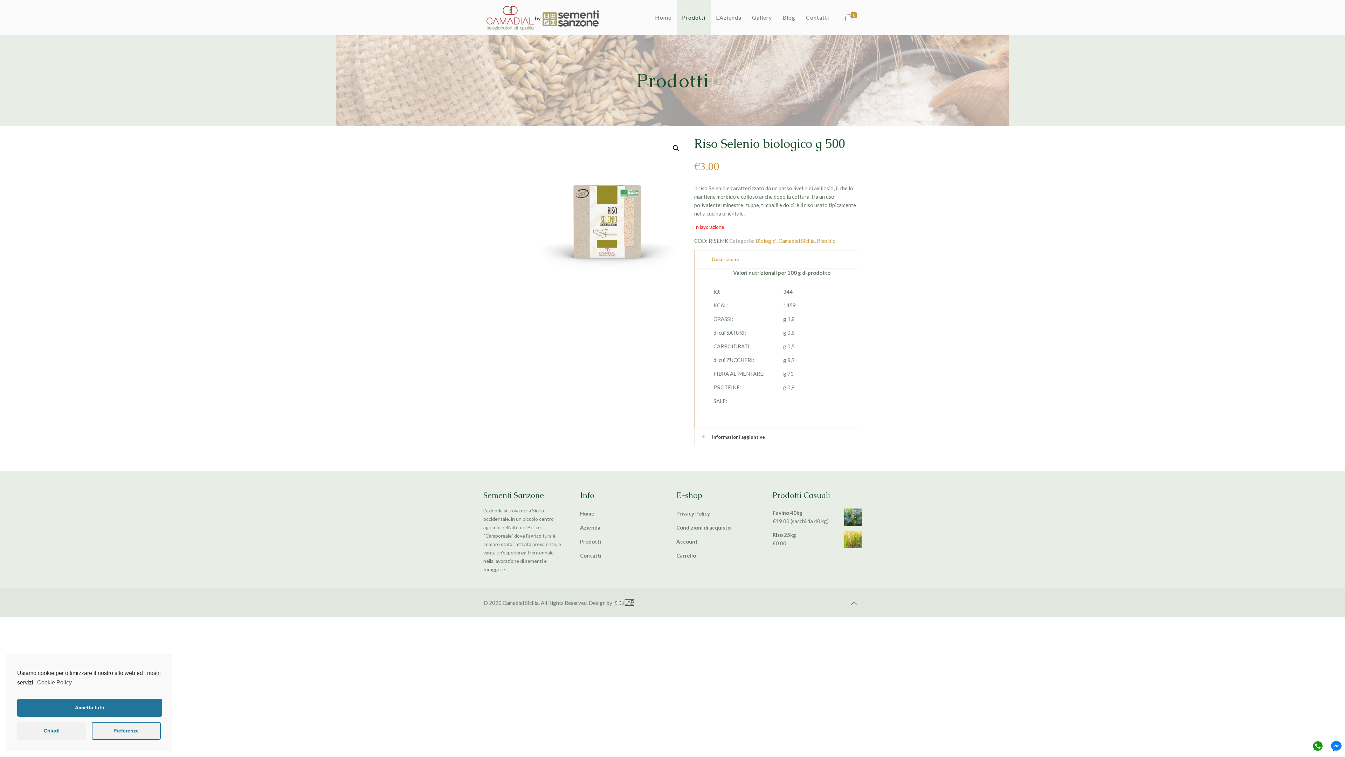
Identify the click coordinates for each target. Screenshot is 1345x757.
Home (587, 513)
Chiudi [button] (52, 731)
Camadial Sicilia (797, 241)
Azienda (590, 527)
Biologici (766, 241)
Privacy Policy (693, 513)
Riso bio (826, 241)
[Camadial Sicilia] (543, 17)
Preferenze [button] (126, 731)
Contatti (590, 555)
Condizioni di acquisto (703, 527)
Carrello (686, 555)
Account (687, 541)
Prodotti (590, 541)
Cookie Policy (54, 683)
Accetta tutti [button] (89, 707)
